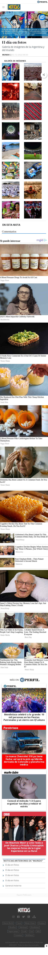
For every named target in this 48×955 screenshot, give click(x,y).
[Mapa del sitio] (34, 916)
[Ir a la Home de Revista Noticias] (13, 7)
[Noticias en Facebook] (18, 916)
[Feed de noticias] (29, 916)
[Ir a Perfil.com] (42, 2)
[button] (44, 75)
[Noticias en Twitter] (23, 916)
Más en (14, 679)
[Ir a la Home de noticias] (24, 910)
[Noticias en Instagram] (13, 916)
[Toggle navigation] (4, 7)
